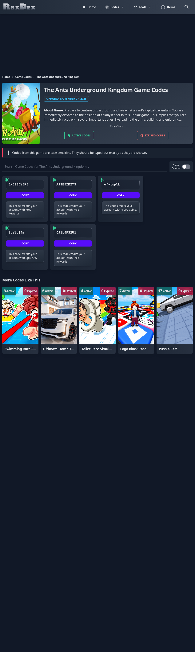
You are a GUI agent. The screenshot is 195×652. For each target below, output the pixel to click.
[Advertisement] (97, 42)
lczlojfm (16, 232)
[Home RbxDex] (23, 7)
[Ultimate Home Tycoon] (59, 320)
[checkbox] (186, 166)
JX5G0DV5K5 (18, 184)
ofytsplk (112, 184)
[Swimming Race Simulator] (20, 320)
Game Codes (23, 77)
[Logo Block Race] (136, 320)
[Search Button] (187, 7)
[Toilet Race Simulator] (97, 320)
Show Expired (176, 167)
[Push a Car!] (175, 320)
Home (6, 77)
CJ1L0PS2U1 (66, 232)
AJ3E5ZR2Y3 (66, 184)
